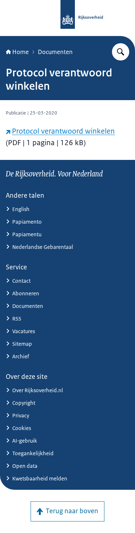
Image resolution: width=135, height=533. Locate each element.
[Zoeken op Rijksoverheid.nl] (120, 52)
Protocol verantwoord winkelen (63, 131)
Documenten (55, 52)
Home (20, 52)
